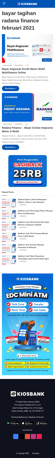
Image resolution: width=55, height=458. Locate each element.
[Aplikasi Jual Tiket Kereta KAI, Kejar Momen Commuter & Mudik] (9, 225)
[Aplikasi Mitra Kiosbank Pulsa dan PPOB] (13, 424)
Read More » (10, 88)
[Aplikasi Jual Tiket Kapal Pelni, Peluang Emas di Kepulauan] (9, 214)
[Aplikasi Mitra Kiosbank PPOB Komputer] (42, 424)
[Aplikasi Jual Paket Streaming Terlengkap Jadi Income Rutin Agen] (9, 259)
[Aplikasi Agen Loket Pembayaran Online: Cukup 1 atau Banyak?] (9, 203)
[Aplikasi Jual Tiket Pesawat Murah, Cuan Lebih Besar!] (9, 237)
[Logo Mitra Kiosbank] (27, 4)
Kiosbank (36, 453)
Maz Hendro (8, 65)
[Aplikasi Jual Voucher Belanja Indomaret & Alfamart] (9, 248)
